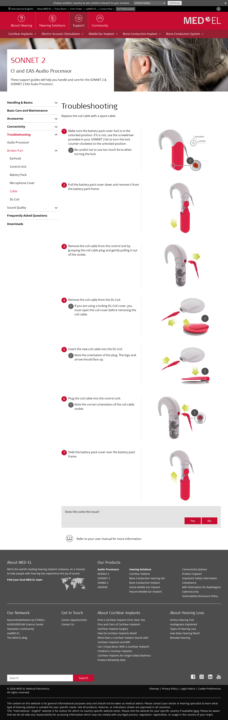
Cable (13, 191)
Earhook (15, 158)
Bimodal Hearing (180, 637)
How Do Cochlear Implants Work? (117, 633)
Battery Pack (18, 175)
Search (83, 678)
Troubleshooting (19, 135)
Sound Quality (16, 208)
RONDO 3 (103, 573)
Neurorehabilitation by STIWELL (26, 620)
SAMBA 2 (103, 582)
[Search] (218, 9)
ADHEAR (102, 587)
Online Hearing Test (182, 620)
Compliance (189, 582)
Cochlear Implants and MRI (114, 642)
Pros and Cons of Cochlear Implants (119, 624)
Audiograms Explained (183, 624)
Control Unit (18, 167)
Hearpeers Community (20, 628)
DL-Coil (14, 199)
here (196, 711)
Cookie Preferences (209, 688)
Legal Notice (188, 688)
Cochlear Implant (139, 573)
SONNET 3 (104, 578)
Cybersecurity (190, 591)
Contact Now (106, 8)
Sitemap (154, 688)
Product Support (192, 573)
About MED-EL (44, 8)
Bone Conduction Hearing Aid (147, 578)
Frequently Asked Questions (27, 216)
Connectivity (16, 127)
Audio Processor (18, 142)
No (209, 521)
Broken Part (15, 151)
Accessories (15, 119)
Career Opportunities (74, 620)
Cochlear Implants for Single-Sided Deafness (124, 655)
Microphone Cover (22, 183)
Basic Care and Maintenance (27, 110)
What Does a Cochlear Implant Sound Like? (123, 637)
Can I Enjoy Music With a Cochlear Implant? (123, 646)
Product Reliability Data (112, 660)
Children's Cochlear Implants (115, 651)
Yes (192, 521)
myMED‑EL (91, 8)
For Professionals (125, 8)
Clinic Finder (76, 8)
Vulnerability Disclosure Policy (200, 596)
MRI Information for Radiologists (201, 587)
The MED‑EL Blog (17, 637)
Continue (174, 3)
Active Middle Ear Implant (144, 587)
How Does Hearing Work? (185, 633)
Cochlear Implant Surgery (113, 628)
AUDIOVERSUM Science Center (25, 624)
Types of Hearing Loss (183, 628)
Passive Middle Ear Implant (145, 591)
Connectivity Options (194, 569)
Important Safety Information (199, 578)
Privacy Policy (170, 688)
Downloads (15, 224)
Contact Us (67, 624)
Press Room (61, 8)
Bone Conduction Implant (144, 582)
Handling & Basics (20, 102)
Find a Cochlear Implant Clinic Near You (121, 620)
